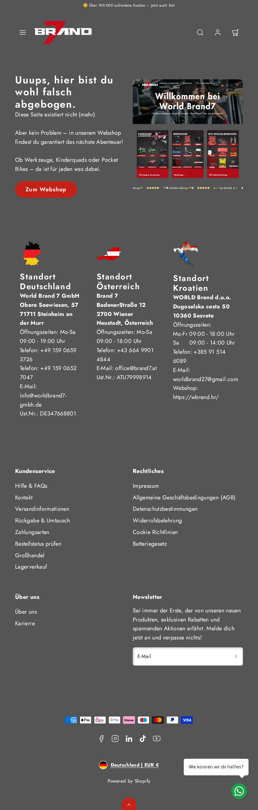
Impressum (146, 486)
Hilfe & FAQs (31, 486)
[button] (22, 32)
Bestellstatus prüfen (38, 544)
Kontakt (24, 497)
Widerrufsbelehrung (157, 520)
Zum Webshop (45, 189)
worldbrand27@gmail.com (205, 379)
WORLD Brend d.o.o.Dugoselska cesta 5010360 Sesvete (202, 306)
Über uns (26, 612)
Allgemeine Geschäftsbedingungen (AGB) (184, 497)
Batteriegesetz (150, 544)
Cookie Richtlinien (155, 532)
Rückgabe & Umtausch (42, 520)
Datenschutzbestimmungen (165, 509)
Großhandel (30, 555)
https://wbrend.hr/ (196, 397)
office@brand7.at (136, 368)
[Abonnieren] (236, 656)
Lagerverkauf (31, 567)
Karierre (25, 623)
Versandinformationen (42, 509)
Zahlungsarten (32, 532)
